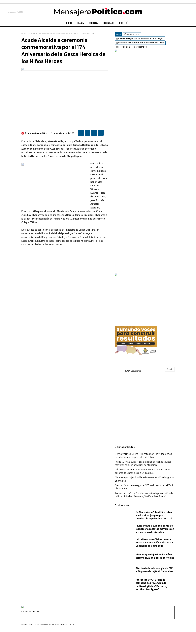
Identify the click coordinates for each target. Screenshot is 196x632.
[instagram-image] (125, 386)
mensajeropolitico (37, 133)
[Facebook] (81, 133)
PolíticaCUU (32, 34)
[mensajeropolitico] (23, 133)
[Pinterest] (94, 133)
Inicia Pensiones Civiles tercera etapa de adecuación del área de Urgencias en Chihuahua (154, 542)
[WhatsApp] (101, 133)
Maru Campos (140, 47)
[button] (127, 23)
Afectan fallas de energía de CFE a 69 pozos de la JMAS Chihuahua (154, 570)
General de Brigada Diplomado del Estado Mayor (139, 38)
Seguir (169, 369)
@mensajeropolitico (135, 367)
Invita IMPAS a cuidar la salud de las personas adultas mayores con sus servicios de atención (155, 529)
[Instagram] (26, 616)
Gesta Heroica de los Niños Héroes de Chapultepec (140, 42)
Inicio (23, 34)
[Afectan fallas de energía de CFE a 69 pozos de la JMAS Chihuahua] (124, 569)
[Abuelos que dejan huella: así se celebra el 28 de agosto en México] (124, 556)
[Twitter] (87, 133)
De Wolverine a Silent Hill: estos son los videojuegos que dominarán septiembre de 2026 (143, 455)
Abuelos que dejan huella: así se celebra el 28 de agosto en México (155, 556)
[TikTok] (30, 616)
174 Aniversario (131, 34)
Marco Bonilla (123, 47)
